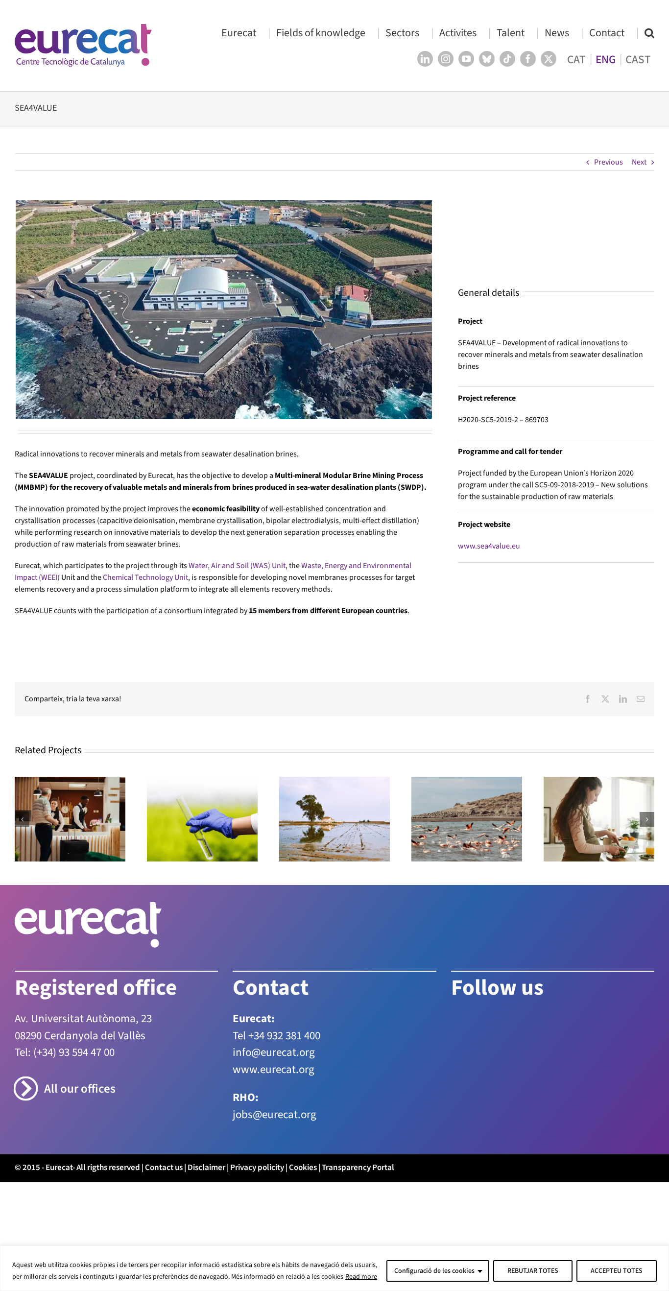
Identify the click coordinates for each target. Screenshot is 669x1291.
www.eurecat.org (273, 1069)
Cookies (303, 1167)
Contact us (164, 1167)
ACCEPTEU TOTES (617, 1271)
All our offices (80, 1089)
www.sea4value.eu (489, 546)
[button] (649, 32)
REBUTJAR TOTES (532, 1271)
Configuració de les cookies (434, 1271)
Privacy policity (257, 1167)
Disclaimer (206, 1167)
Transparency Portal (358, 1167)
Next (639, 162)
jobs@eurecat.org (274, 1114)
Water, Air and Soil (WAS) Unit (237, 565)
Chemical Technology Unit (145, 577)
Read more (361, 1277)
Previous (608, 162)
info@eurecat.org (274, 1052)
